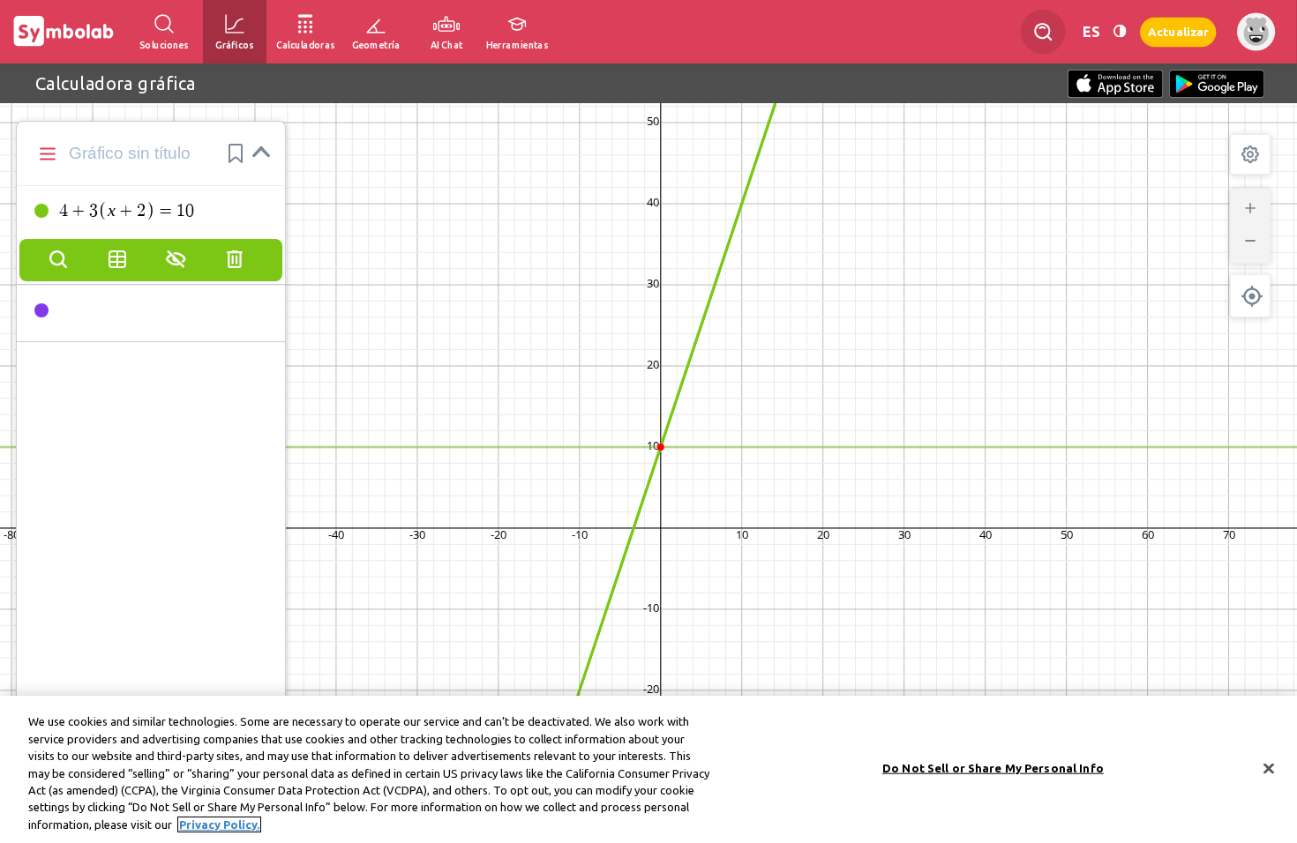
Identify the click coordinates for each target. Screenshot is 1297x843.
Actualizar (1178, 31)
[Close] (1268, 768)
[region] (648, 769)
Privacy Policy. (219, 824)
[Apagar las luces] (1119, 31)
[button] (235, 153)
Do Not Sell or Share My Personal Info (993, 767)
